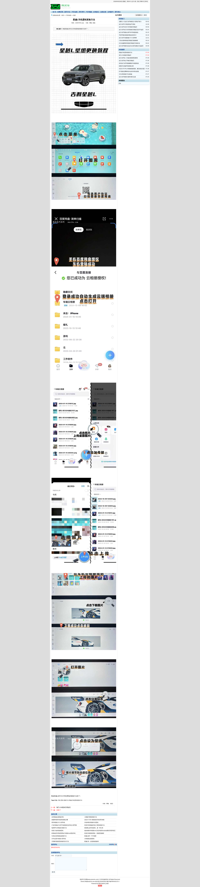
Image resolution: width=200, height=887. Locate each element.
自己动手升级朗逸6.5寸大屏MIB (128, 38)
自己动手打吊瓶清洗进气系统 (127, 24)
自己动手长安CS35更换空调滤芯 (128, 27)
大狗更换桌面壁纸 (89, 838)
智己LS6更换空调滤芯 (63, 807)
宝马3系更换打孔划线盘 (125, 74)
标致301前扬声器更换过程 (126, 66)
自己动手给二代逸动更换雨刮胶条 (128, 58)
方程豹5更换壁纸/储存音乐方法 (60, 841)
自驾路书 (110, 12)
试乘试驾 (60, 12)
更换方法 (66, 800)
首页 (62, 15)
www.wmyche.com (93, 879)
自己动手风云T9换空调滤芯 (126, 60)
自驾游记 (96, 12)
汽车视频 (89, 12)
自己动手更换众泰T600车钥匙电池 (128, 32)
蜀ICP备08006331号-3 (112, 881)
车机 (59, 800)
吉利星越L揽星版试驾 (58, 817)
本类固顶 (122, 80)
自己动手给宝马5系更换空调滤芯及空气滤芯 (131, 29)
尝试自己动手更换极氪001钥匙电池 (129, 63)
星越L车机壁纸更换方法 (75, 800)
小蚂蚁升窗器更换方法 (90, 817)
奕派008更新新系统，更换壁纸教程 (94, 833)
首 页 (54, 12)
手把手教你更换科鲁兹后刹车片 (127, 35)
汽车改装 (75, 12)
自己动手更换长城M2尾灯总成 (127, 77)
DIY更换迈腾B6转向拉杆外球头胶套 (129, 71)
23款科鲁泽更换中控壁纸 (91, 822)
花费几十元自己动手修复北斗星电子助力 (130, 21)
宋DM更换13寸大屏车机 (58, 822)
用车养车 (82, 12)
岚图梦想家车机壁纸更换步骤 (60, 819)
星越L (56, 800)
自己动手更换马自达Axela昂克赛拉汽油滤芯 (131, 46)
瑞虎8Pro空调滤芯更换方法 (59, 828)
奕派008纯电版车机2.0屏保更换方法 (94, 825)
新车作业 (67, 12)
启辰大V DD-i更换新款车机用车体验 (94, 819)
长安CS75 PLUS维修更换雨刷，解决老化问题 (132, 68)
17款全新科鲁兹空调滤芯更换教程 (128, 40)
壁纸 (62, 800)
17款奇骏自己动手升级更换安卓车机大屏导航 (64, 825)
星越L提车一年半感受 (90, 836)
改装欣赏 (103, 12)
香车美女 (118, 12)
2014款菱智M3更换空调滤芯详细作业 (129, 43)
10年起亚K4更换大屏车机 (59, 838)
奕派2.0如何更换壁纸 (57, 830)
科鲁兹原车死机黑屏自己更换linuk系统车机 (64, 833)
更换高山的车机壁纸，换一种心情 (93, 828)
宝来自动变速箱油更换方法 (59, 836)
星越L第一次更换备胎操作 (91, 841)
